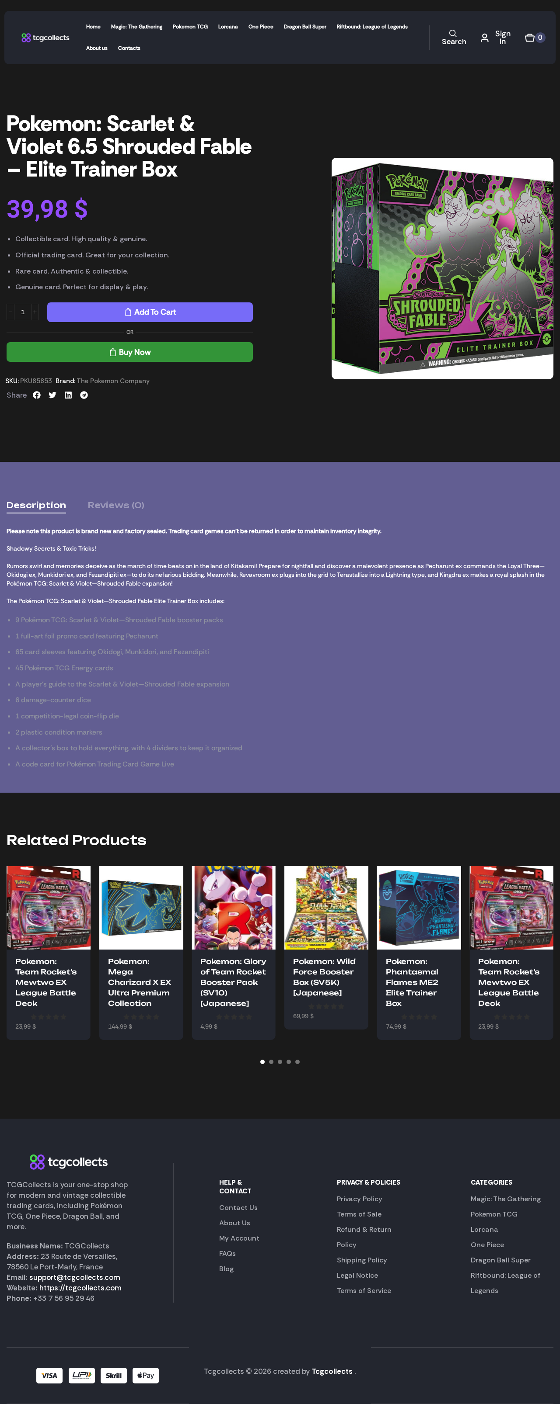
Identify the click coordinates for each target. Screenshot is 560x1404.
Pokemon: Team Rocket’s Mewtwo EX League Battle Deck (46, 982)
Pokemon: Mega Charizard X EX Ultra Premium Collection (139, 982)
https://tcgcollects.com (80, 1288)
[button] (453, 37)
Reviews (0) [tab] (116, 505)
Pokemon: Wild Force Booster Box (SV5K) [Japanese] (324, 977)
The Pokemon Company (113, 381)
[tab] (36, 505)
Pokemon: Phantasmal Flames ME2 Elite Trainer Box (412, 982)
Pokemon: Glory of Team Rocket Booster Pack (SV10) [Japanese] (233, 982)
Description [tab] (36, 505)
